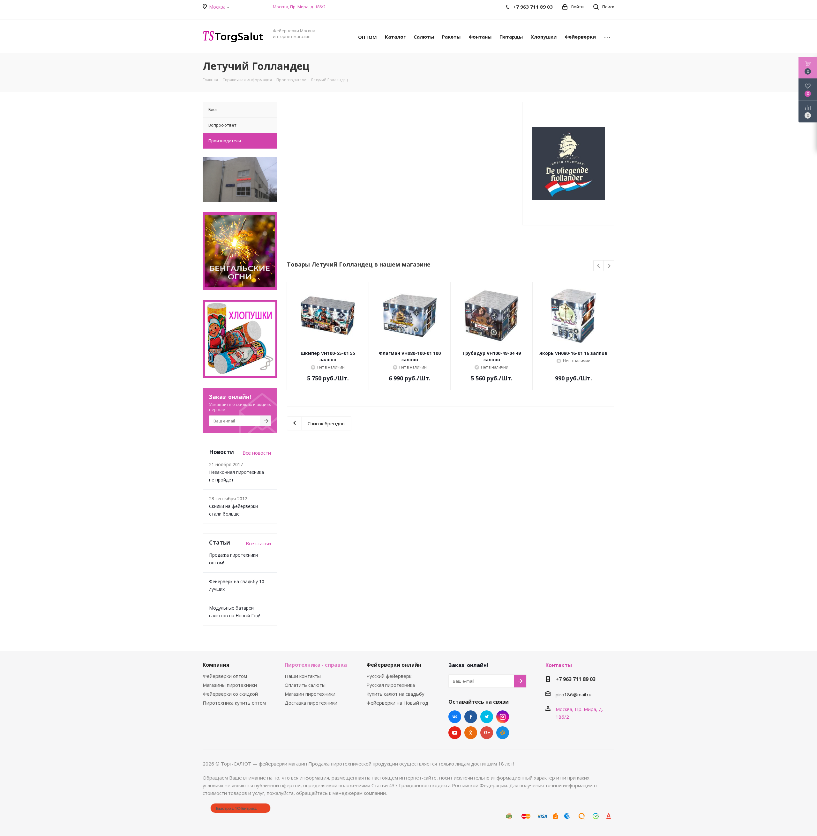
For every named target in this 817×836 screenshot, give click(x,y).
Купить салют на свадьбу (395, 694)
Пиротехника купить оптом (234, 703)
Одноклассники (470, 732)
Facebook (470, 716)
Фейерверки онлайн (393, 664)
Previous (599, 266)
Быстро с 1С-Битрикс (236, 808)
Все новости (257, 453)
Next (609, 266)
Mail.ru (502, 732)
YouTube (454, 732)
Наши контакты (303, 676)
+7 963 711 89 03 (576, 679)
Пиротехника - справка (316, 664)
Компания (216, 664)
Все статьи (258, 543)
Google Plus (486, 732)
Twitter (486, 716)
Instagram (502, 716)
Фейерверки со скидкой (230, 694)
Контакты (558, 665)
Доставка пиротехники (311, 703)
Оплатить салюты (305, 685)
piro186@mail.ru (573, 694)
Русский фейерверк (388, 676)
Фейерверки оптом (225, 676)
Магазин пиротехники (310, 694)
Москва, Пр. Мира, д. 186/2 (299, 7)
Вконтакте (454, 716)
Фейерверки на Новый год (397, 703)
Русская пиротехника (390, 685)
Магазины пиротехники (230, 685)
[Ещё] (607, 36)
